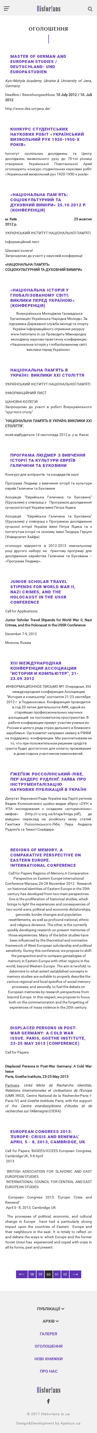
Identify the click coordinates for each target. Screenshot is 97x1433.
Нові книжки (48, 1358)
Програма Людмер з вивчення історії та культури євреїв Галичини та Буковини (48, 460)
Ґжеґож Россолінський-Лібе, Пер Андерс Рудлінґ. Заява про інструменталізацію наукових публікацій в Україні (48, 782)
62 (65, 1274)
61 (57, 1274)
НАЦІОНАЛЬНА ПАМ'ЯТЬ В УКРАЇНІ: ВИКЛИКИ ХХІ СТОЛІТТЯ (47, 373)
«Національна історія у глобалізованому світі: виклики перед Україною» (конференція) (42, 298)
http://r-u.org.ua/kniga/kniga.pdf (52, 814)
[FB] (48, 1401)
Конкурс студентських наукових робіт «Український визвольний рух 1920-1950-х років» (47, 137)
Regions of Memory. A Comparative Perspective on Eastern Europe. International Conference (45, 857)
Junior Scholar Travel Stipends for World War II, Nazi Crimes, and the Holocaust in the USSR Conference (43, 592)
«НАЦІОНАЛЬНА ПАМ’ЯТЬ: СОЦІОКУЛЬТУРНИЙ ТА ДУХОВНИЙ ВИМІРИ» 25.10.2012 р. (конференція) (48, 202)
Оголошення (49, 1346)
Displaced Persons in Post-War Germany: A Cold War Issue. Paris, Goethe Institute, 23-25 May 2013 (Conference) (48, 1035)
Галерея (48, 1333)
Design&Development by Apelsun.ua (48, 1423)
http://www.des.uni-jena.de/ (27, 109)
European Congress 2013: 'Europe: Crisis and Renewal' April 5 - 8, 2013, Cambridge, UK (47, 1136)
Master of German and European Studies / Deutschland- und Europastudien (38, 64)
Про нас (48, 1371)
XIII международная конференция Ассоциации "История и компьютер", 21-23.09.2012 (44, 671)
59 (40, 1274)
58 (32, 1274)
